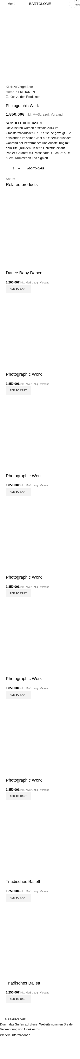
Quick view (11, 265)
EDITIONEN (26, 92)
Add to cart (35, 168)
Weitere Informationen (15, 1035)
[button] (18, 289)
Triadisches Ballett (23, 881)
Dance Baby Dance (24, 272)
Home (10, 92)
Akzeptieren (42, 1035)
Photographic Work (24, 374)
